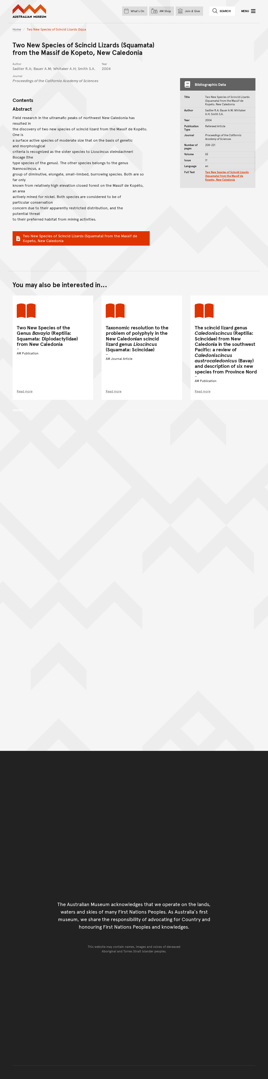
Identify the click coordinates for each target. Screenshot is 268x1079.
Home (17, 29)
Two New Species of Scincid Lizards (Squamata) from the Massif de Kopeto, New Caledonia (80, 238)
